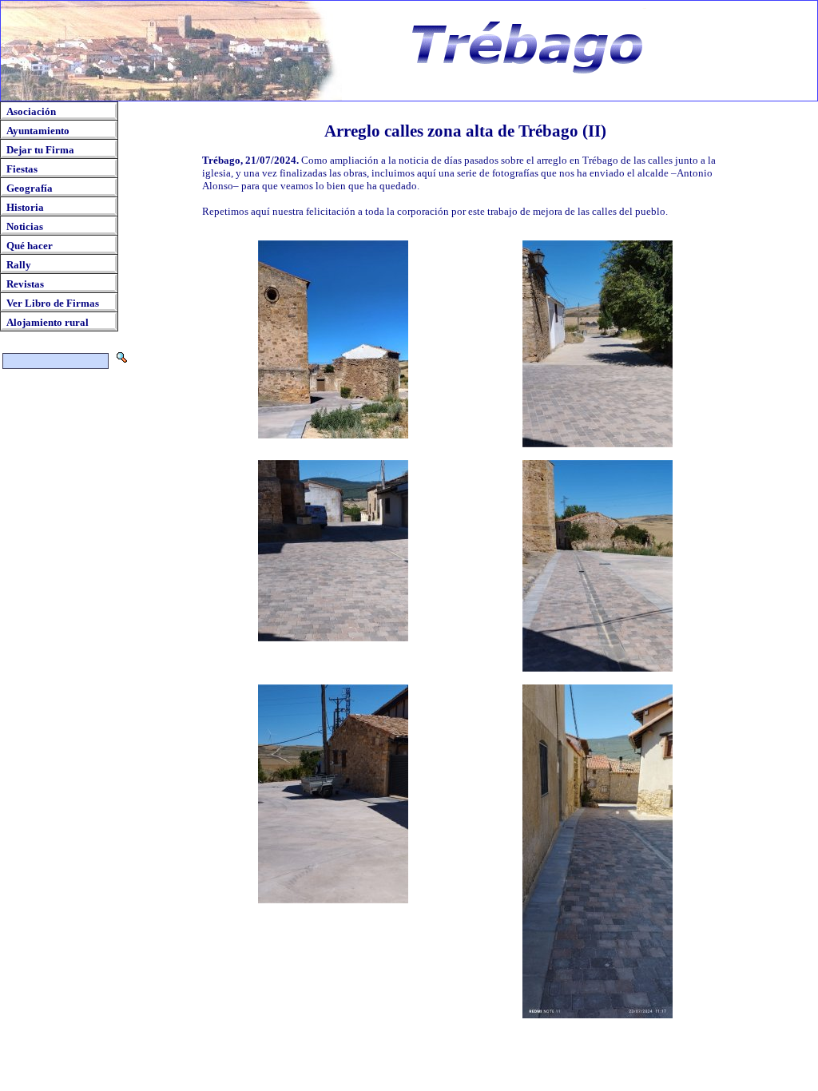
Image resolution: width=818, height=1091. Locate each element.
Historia (25, 207)
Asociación (31, 111)
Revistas (25, 284)
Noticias (24, 226)
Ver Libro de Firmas (52, 303)
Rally (18, 265)
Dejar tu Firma (40, 150)
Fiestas (22, 169)
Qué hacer (29, 246)
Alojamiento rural (47, 322)
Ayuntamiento (37, 131)
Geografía (29, 188)
